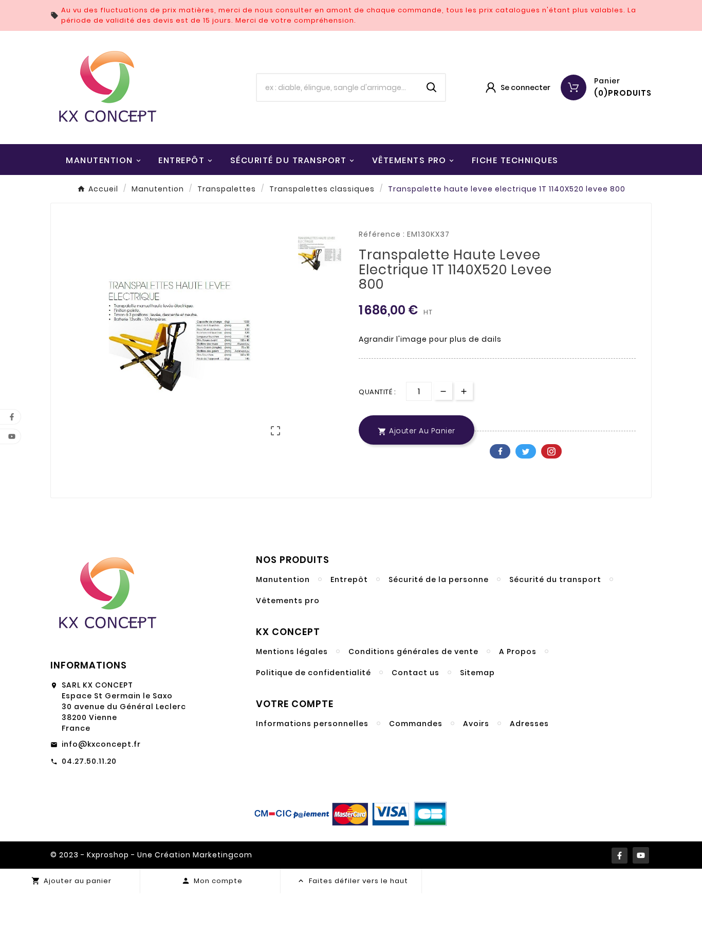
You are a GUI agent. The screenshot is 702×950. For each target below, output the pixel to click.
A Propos (518, 651)
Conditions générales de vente (413, 651)
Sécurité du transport (555, 579)
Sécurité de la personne (439, 579)
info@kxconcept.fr (101, 744)
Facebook (500, 451)
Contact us (415, 672)
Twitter (525, 451)
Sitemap (477, 672)
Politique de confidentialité (313, 672)
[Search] (432, 87)
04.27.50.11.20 (89, 761)
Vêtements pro (288, 600)
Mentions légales (292, 651)
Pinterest (551, 451)
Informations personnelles (312, 723)
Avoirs (476, 723)
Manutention (283, 579)
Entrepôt (349, 579)
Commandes (415, 723)
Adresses (529, 723)
